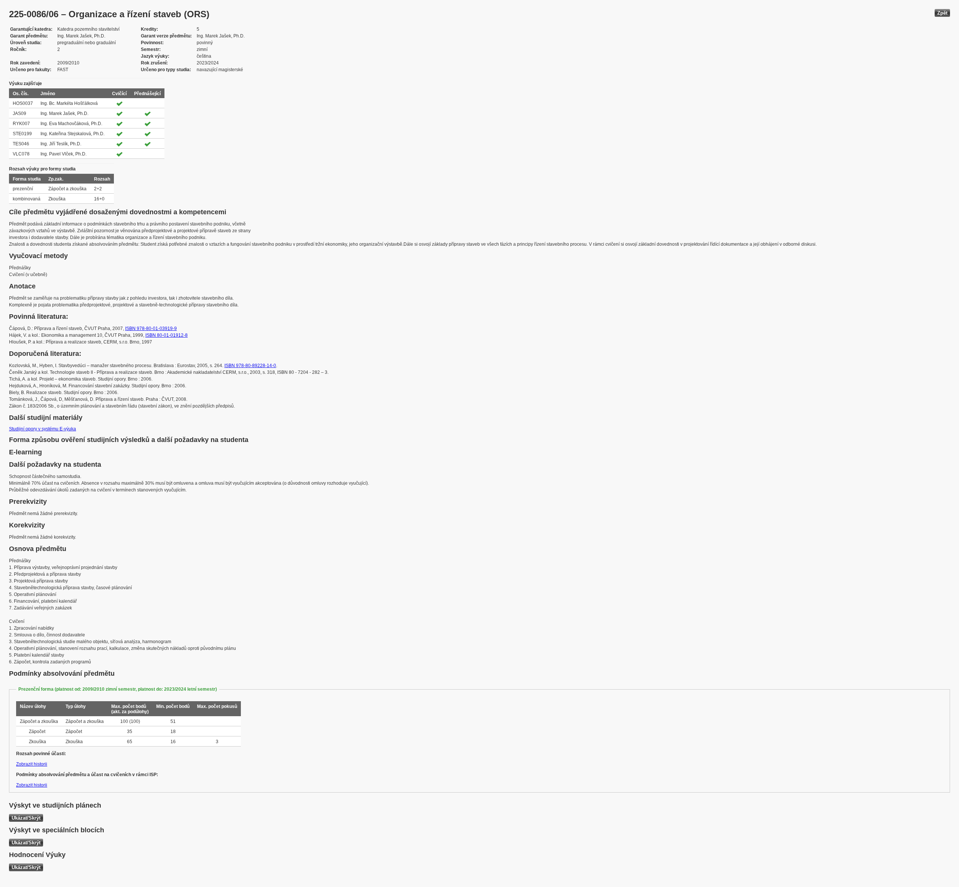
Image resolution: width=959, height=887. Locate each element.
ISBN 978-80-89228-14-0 (250, 365)
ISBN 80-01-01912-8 (166, 335)
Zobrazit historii (31, 764)
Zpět (942, 13)
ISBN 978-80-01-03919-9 (151, 328)
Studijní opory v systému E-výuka (42, 429)
